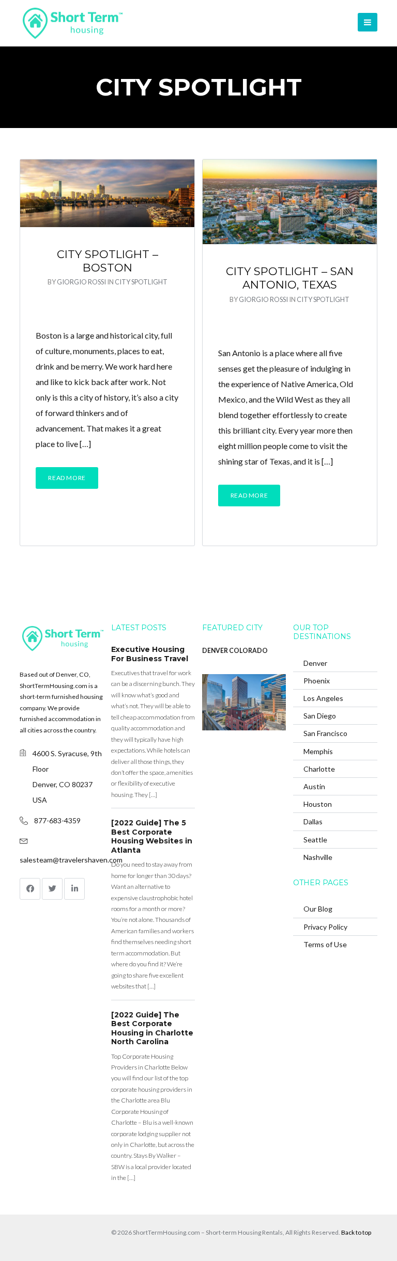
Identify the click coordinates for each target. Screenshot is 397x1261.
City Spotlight (141, 282)
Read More (66, 478)
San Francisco (325, 733)
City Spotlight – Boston (107, 261)
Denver (315, 663)
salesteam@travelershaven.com (71, 859)
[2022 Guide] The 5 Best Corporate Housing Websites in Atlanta (151, 836)
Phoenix (316, 680)
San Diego (319, 715)
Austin (314, 786)
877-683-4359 (57, 820)
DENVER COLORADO (235, 651)
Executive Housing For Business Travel (149, 654)
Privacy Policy (325, 926)
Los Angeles (323, 698)
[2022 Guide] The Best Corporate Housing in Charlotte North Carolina (152, 1028)
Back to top (356, 1232)
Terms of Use (325, 944)
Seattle (315, 839)
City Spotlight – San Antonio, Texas (290, 278)
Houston (317, 804)
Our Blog (317, 908)
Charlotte (319, 768)
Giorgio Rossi (81, 282)
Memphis (318, 751)
